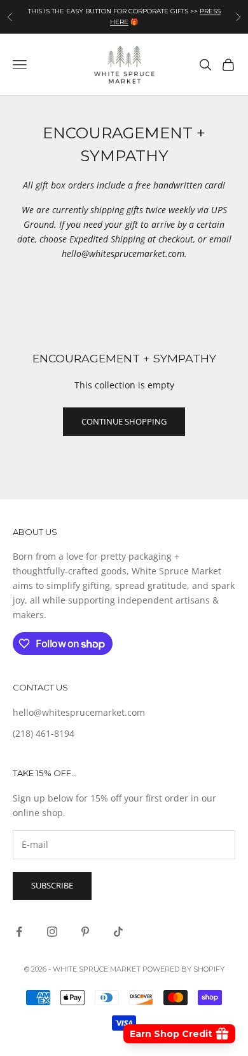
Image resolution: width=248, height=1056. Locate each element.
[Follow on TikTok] (118, 931)
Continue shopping (124, 421)
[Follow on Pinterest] (85, 931)
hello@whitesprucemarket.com (79, 712)
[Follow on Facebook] (19, 931)
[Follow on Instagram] (52, 931)
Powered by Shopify (183, 969)
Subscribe (52, 885)
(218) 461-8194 (43, 733)
